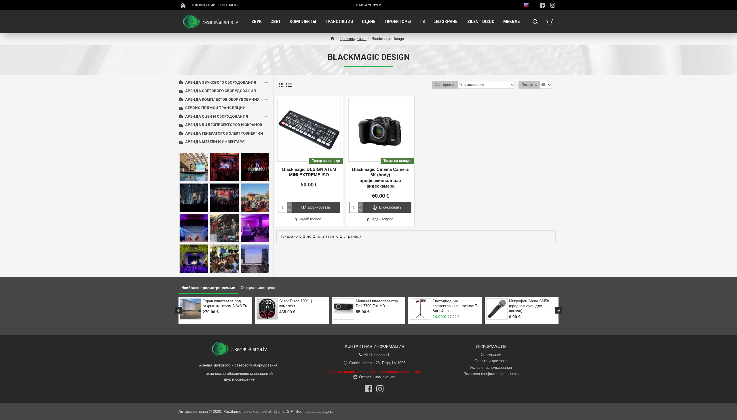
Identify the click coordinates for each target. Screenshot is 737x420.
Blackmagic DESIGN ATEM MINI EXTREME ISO (309, 172)
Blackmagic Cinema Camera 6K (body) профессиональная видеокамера (380, 178)
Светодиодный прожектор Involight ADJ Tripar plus (475, 303)
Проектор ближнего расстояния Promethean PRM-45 (396, 306)
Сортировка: (445, 85)
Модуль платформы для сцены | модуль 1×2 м (244, 303)
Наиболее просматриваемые (208, 288)
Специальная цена (258, 288)
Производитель (353, 39)
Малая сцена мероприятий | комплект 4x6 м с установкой (552, 306)
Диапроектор (311, 301)
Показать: (529, 85)
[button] (178, 310)
